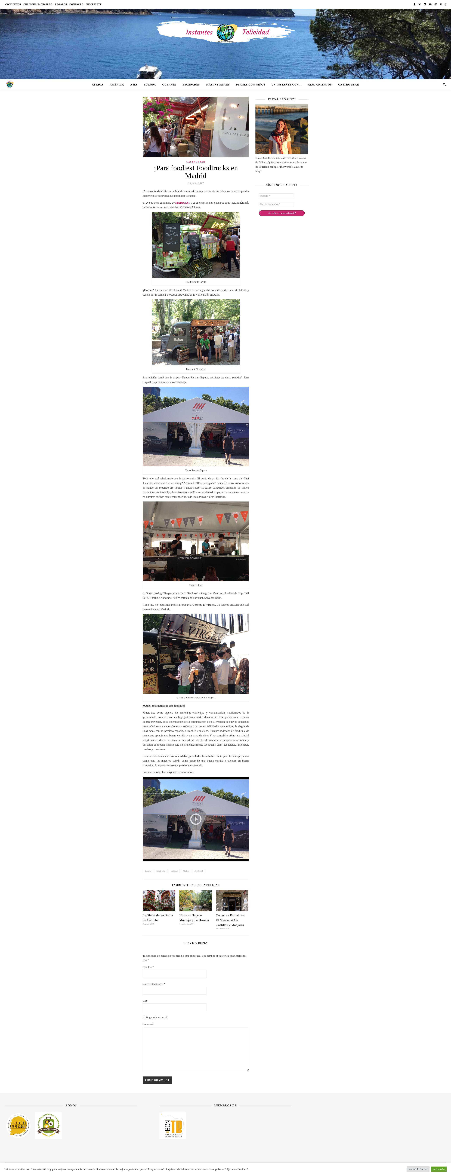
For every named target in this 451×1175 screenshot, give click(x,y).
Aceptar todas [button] (438, 1169)
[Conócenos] (281, 129)
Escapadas (191, 84)
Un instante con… (286, 84)
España (148, 871)
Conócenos (13, 4)
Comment (148, 1024)
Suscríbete (94, 4)
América (117, 84)
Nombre (148, 967)
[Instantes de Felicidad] (225, 44)
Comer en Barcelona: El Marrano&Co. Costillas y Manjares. (230, 920)
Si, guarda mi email (156, 1017)
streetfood (198, 871)
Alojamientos (320, 84)
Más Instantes (218, 84)
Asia (133, 84)
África (97, 84)
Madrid (186, 871)
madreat (174, 871)
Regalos (61, 4)
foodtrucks (160, 871)
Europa (150, 84)
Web (145, 1000)
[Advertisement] (380, 1129)
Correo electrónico (154, 984)
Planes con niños (250, 84)
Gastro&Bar (348, 84)
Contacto (76, 4)
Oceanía (169, 84)
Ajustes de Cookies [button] (418, 1169)
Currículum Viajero (37, 4)
